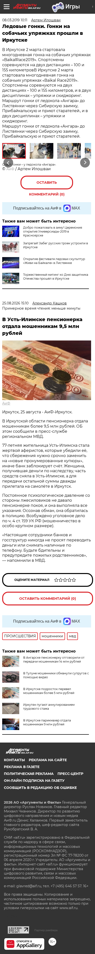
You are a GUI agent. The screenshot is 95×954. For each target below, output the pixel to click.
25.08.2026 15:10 (15, 303)
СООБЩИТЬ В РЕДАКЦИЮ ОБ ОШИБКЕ (40, 787)
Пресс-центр (70, 773)
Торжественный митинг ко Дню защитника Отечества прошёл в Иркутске (55, 276)
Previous (7, 163)
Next (85, 163)
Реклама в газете (21, 767)
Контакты (14, 760)
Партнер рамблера (45, 930)
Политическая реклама (29, 773)
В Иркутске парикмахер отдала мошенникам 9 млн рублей (47, 722)
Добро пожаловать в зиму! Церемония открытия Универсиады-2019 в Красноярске (52, 231)
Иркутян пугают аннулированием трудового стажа (49, 706)
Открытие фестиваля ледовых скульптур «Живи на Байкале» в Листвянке (54, 261)
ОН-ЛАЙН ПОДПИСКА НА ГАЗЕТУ (34, 780)
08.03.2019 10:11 (14, 20)
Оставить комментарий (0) (47, 184)
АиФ (10, 169)
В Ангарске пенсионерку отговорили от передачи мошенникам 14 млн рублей (54, 659)
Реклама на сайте (48, 760)
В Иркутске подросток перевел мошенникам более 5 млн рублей (48, 691)
